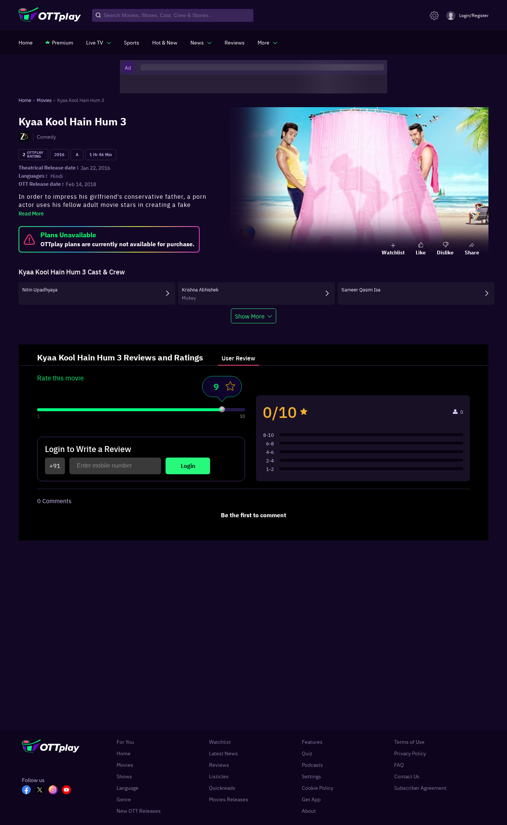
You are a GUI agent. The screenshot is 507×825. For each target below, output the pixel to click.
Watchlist (220, 741)
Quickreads (222, 787)
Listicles (219, 776)
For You (125, 741)
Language (127, 787)
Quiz (307, 753)
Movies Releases (228, 799)
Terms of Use (409, 741)
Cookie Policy (317, 787)
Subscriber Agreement (420, 787)
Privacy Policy (410, 753)
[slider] (222, 409)
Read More (31, 213)
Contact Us (406, 776)
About (309, 810)
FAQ (399, 764)
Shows (124, 776)
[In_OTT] (55, 790)
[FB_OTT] (28, 790)
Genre (124, 799)
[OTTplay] (50, 15)
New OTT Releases (139, 810)
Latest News (223, 753)
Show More (250, 316)
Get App (311, 799)
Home (124, 753)
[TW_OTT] (42, 790)
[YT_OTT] (68, 790)
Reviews (219, 764)
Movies (125, 764)
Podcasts (312, 764)
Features (312, 741)
